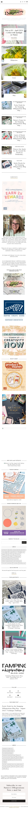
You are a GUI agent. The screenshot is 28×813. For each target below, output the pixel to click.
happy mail (5, 768)
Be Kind (13, 757)
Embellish (21, 552)
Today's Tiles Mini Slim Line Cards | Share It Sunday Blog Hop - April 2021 (14, 601)
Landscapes (17, 556)
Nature (10, 558)
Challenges (5, 552)
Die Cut (16, 552)
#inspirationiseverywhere (9, 755)
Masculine (4, 558)
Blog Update (20, 757)
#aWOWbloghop (19, 146)
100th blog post (6, 757)
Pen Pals (14, 766)
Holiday (18, 554)
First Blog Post (17, 759)
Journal (11, 556)
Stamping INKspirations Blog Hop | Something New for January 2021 (14, 677)
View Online (10, 465)
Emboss (4, 554)
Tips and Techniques (7, 563)
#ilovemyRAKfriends (8, 753)
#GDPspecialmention (8, 748)
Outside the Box (6, 766)
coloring (15, 563)
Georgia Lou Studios (14, 807)
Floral (13, 554)
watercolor (22, 563)
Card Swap (5, 759)
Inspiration (5, 556)
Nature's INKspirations (14, 806)
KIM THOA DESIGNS (11, 778)
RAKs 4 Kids (20, 766)
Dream (10, 759)
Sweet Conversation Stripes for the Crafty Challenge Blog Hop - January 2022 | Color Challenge (14, 651)
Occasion (16, 558)
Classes (11, 552)
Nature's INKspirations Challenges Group (13, 764)
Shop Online (17, 465)
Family (8, 554)
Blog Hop (19, 160)
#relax (18, 755)
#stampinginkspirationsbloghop (19, 102)
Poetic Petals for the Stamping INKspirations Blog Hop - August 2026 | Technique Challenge (14, 626)
